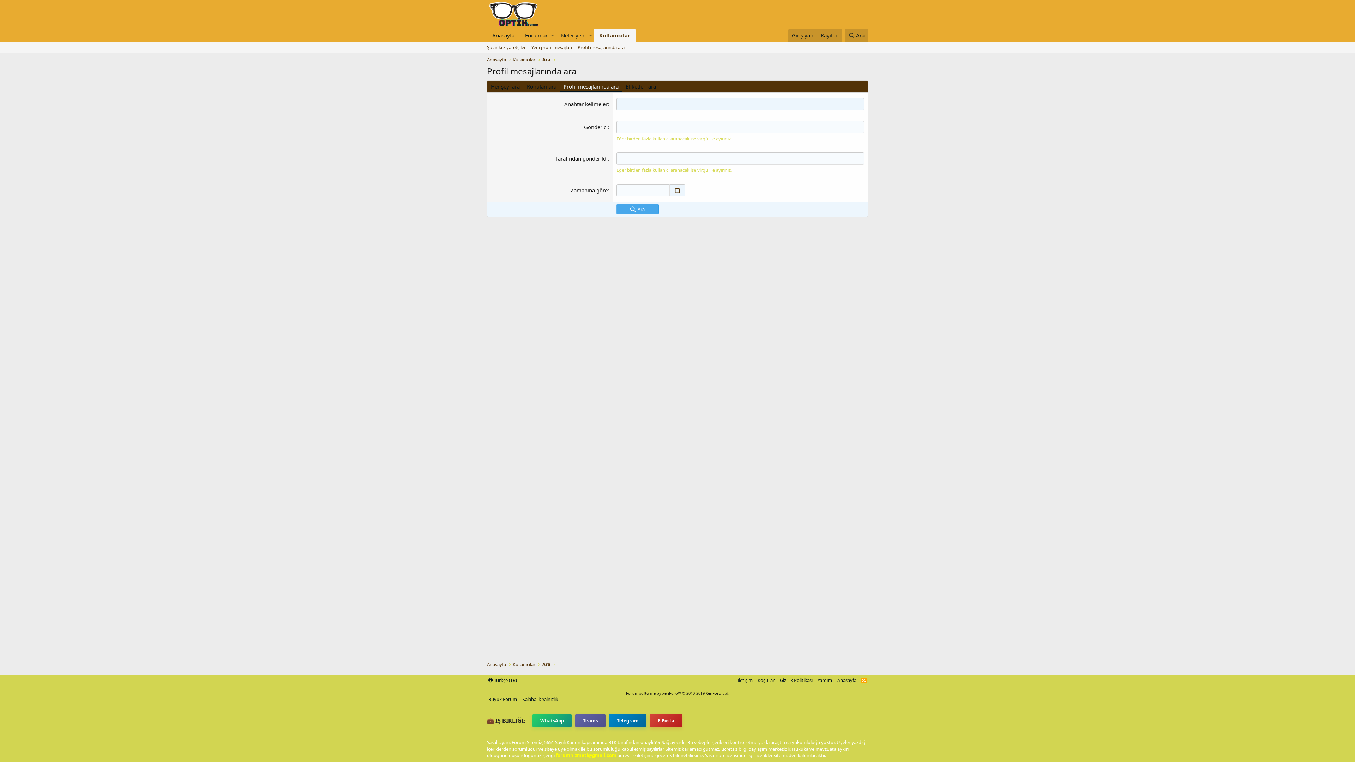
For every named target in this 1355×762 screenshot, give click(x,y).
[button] (552, 35)
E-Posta (666, 721)
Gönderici (596, 127)
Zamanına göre (589, 190)
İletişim (745, 680)
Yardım (825, 680)
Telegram (628, 721)
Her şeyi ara (505, 86)
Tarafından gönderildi (581, 158)
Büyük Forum (502, 699)
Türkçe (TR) (505, 680)
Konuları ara (541, 86)
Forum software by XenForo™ (677, 693)
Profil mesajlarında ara (601, 47)
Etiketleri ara (641, 86)
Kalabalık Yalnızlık (540, 699)
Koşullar (766, 680)
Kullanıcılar (614, 35)
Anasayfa (503, 35)
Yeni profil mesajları (551, 47)
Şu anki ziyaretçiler (506, 47)
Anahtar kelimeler (586, 104)
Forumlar (536, 35)
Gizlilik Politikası (796, 680)
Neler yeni (573, 35)
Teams (590, 721)
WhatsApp (552, 721)
